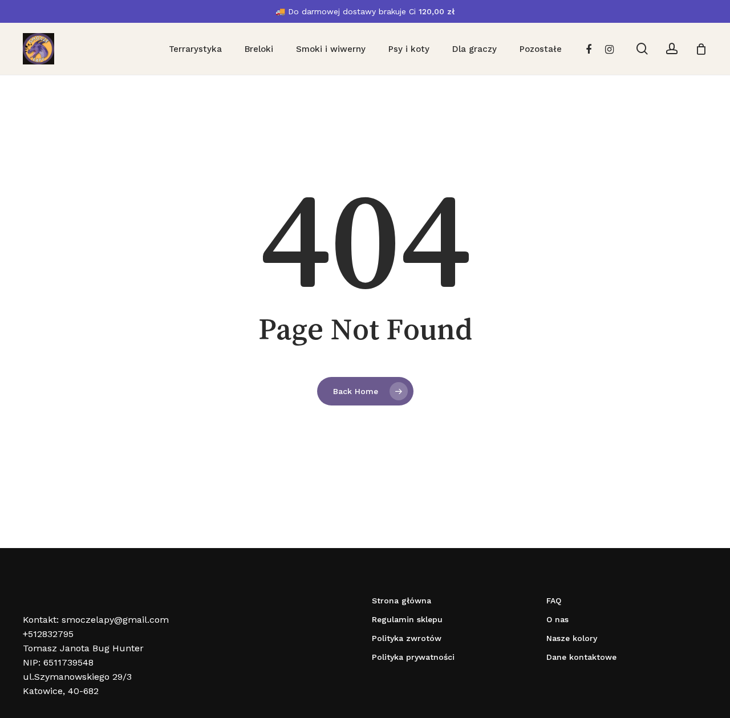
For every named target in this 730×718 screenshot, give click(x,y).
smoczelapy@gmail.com (115, 619)
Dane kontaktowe (581, 657)
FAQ (553, 600)
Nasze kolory (571, 638)
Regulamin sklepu (407, 619)
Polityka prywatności (413, 657)
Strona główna (401, 600)
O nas (557, 619)
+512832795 (48, 633)
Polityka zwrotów (406, 638)
